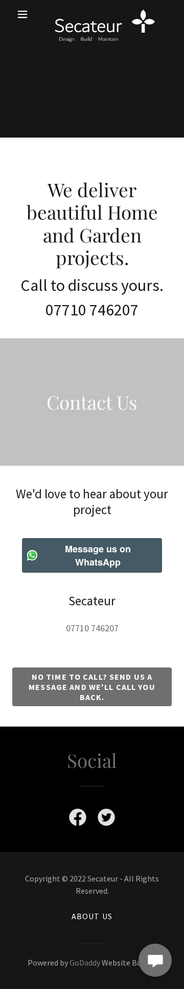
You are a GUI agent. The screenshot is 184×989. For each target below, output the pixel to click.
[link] (92, 14)
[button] (24, 14)
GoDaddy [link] (85, 962)
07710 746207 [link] (92, 628)
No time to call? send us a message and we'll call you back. (92, 687)
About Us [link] (92, 916)
